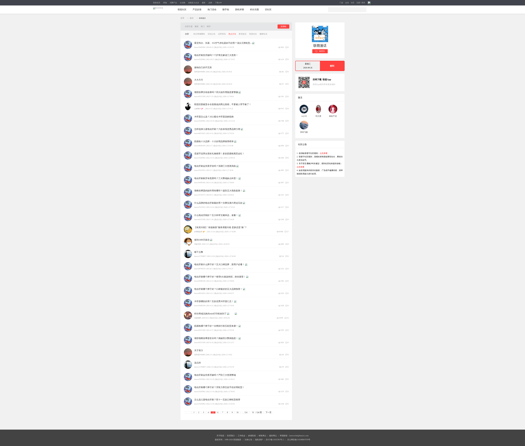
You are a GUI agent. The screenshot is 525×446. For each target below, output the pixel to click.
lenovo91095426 (199, 183)
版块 (192, 18)
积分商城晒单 (199, 34)
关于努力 (198, 350)
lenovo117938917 (200, 256)
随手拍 (225, 9)
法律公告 (248, 440)
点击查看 (323, 153)
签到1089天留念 (202, 240)
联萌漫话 (202, 18)
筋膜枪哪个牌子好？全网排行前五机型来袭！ (216, 326)
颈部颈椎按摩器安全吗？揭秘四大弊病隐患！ (216, 338)
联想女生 (253, 34)
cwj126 (304, 116)
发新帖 (283, 26)
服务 (203, 3)
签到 (332, 66)
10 (237, 412)
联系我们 (231, 436)
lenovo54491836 (199, 47)
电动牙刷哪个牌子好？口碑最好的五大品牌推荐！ (218, 289)
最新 (197, 26)
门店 (341, 3)
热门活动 (212, 9)
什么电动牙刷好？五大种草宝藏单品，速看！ (216, 215)
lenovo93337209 (199, 96)
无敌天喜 (197, 244)
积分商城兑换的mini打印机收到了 (210, 314)
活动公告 (211, 34)
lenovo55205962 (199, 59)
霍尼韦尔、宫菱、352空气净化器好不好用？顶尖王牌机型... (223, 43)
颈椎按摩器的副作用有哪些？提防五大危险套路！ (218, 191)
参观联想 (252, 436)
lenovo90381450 (199, 146)
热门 (203, 26)
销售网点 (262, 436)
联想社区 (182, 9)
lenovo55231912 (199, 170)
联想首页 (156, 3)
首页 (182, 18)
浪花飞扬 (304, 132)
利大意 (318, 116)
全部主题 (188, 26)
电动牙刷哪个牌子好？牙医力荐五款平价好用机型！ (219, 387)
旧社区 (268, 9)
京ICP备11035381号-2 (275, 440)
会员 (347, 3)
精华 (209, 26)
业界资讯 (222, 34)
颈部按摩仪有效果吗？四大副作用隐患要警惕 (216, 92)
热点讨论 (232, 34)
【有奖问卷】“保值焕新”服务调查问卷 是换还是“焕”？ (220, 227)
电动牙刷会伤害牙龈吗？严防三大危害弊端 (215, 375)
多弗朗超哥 (198, 232)
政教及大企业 (193, 3)
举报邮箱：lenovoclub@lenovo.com (294, 436)
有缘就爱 (197, 318)
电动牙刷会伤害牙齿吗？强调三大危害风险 (215, 166)
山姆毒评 (197, 109)
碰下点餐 (198, 252)
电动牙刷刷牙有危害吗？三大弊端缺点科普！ (216, 178)
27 (288, 232)
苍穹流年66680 (199, 72)
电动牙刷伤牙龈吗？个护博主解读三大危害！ (216, 55)
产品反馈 (197, 9)
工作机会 (241, 436)
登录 (363, 3)
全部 (187, 34)
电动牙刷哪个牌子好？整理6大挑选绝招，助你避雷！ (220, 277)
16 (288, 318)
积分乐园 (254, 9)
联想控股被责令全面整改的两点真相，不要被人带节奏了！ (222, 104)
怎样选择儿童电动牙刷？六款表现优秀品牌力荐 (217, 129)
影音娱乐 (243, 34)
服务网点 (273, 436)
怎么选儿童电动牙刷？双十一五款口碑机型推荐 (217, 400)
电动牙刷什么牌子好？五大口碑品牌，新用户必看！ (219, 264)
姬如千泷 (333, 116)
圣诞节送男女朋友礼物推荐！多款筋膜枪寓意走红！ (219, 154)
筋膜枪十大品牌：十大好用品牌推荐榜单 (214, 141)
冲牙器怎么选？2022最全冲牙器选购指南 (214, 117)
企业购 (182, 3)
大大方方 (198, 80)
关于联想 (220, 436)
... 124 (244, 412)
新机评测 (239, 9)
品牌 (210, 3)
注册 (358, 3)
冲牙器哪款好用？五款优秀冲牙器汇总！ (214, 301)
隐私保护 (259, 440)
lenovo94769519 (199, 269)
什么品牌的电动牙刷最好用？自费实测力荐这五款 (218, 203)
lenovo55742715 (199, 195)
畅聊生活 (263, 34)
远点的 (197, 363)
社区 (352, 3)
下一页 (268, 412)
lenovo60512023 (199, 133)
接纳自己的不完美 (203, 67)
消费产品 (173, 3)
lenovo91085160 (199, 281)
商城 (165, 3)
